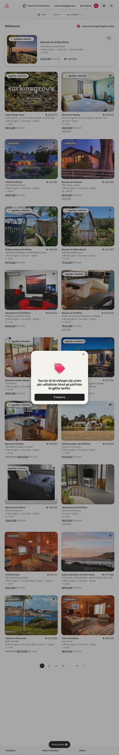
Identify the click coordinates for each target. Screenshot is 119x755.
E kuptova (59, 397)
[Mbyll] (83, 354)
